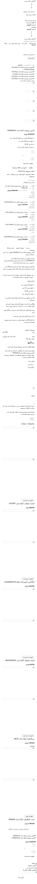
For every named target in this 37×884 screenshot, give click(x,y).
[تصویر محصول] (18, 476)
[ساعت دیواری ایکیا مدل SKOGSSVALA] (31, 205)
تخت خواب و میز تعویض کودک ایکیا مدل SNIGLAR (16, 187)
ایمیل (32, 396)
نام (33, 388)
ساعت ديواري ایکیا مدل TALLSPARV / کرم (16, 213)
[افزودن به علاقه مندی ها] (23, 496)
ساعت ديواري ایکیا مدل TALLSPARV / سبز (16, 225)
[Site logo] (30, 1)
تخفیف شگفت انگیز (18, 51)
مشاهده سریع (27, 496)
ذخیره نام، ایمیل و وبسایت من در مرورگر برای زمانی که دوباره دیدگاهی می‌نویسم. (18, 407)
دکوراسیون (27, 65)
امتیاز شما (31, 361)
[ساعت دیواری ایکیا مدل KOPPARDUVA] (31, 240)
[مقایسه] (32, 496)
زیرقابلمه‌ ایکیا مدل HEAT (24, 739)
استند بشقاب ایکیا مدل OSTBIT (21, 503)
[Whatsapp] (33, 63)
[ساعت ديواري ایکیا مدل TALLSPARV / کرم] (31, 216)
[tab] (28, 248)
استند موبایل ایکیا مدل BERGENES (20, 660)
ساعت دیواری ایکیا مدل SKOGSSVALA (16, 202)
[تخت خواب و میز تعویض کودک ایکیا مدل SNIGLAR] (31, 191)
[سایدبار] (35, 832)
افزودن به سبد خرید (28, 163)
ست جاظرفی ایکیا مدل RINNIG (21, 819)
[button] (28, 500)
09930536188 (18, 47)
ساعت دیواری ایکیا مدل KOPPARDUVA (16, 237)
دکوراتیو (20, 65)
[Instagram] (28, 63)
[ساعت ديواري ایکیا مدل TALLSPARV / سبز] (31, 228)
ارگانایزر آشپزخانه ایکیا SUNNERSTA (19, 582)
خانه (33, 65)
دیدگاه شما (30, 367)
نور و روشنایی (14, 174)
